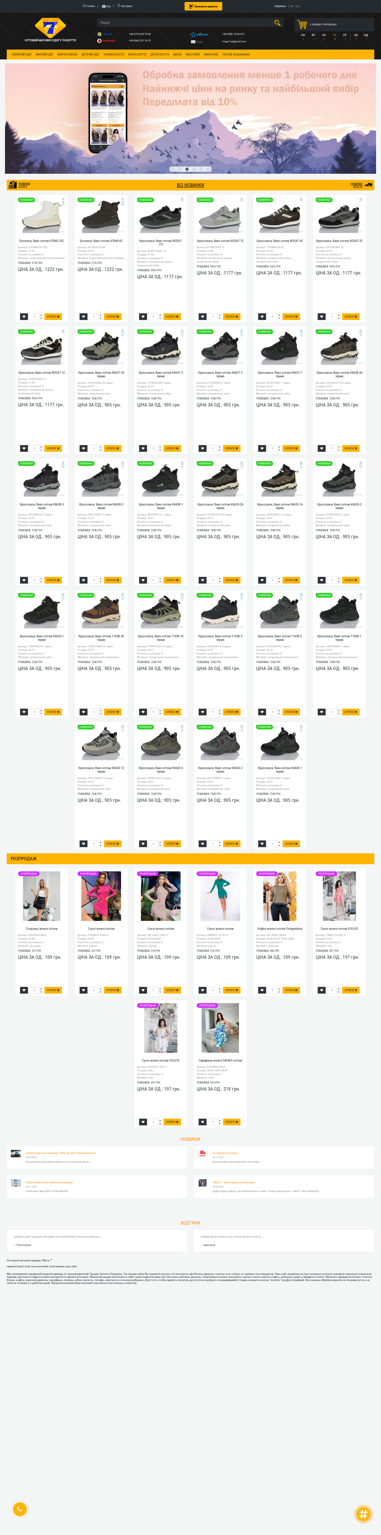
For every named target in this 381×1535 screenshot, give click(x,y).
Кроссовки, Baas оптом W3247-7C (220, 160)
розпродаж (24, 778)
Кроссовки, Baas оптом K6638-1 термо (161, 425)
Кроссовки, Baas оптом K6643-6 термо (161, 689)
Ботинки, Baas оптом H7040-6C (101, 160)
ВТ (313, 35)
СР (324, 35)
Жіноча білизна (67, 54)
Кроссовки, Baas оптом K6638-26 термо (339, 294)
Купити (52, 236)
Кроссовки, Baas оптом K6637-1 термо (280, 294)
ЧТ (334, 35)
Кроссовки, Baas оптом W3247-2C (339, 160)
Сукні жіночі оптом (101, 848)
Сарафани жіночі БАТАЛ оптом (220, 980)
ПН (303, 35)
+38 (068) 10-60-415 (233, 34)
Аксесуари (193, 54)
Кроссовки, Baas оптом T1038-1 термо (339, 557)
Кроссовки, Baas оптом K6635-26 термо (220, 425)
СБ (356, 35)
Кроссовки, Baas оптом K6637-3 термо (161, 294)
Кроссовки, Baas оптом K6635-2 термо (339, 425)
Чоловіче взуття (114, 54)
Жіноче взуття (137, 54)
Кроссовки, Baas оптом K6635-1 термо (42, 557)
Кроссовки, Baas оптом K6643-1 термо (280, 689)
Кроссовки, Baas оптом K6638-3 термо (42, 425)
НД (366, 35)
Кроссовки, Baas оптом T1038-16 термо (161, 557)
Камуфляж (211, 54)
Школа (177, 54)
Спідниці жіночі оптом (42, 848)
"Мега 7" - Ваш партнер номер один (234, 1101)
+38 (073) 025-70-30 (140, 34)
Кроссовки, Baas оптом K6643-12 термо (101, 689)
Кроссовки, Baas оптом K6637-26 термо (101, 294)
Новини (190, 1058)
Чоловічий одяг (22, 54)
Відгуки (190, 1142)
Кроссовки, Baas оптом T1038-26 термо (101, 557)
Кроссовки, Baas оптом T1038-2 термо (280, 557)
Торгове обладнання (235, 54)
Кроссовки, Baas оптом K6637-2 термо (220, 294)
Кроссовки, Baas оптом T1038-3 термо (220, 557)
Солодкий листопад (225, 1072)
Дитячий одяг (90, 54)
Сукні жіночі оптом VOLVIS (339, 848)
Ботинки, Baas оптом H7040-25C (41, 160)
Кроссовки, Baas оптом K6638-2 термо (101, 425)
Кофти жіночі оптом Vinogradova (280, 848)
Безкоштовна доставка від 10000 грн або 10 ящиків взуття (61, 1072)
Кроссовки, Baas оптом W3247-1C (41, 292)
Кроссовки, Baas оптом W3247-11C (160, 162)
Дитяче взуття (159, 54)
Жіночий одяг (44, 54)
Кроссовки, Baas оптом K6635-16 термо (280, 425)
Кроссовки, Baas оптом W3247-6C (280, 160)
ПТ (345, 35)
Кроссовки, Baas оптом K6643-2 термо (220, 689)
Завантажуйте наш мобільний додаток (49, 1101)
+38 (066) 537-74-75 (140, 40)
